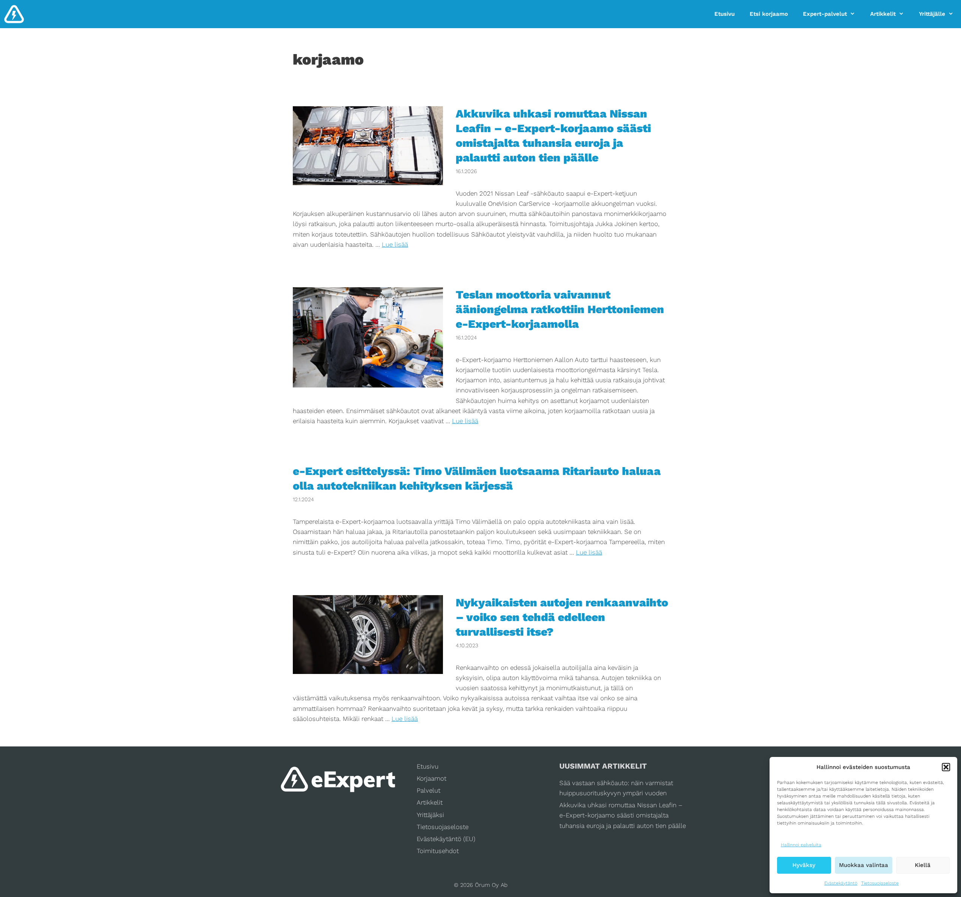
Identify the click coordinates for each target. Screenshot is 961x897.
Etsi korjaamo (769, 14)
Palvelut (428, 790)
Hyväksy (803, 865)
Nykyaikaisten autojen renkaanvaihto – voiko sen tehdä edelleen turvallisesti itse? (562, 617)
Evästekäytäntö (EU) (446, 839)
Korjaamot (431, 778)
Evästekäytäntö (840, 883)
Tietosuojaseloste (880, 883)
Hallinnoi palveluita (801, 844)
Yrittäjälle (932, 14)
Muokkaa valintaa (863, 865)
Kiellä (923, 865)
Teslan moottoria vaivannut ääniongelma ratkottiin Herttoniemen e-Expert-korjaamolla (560, 309)
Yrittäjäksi (430, 815)
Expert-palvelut (825, 14)
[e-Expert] (14, 14)
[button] (946, 767)
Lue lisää (395, 244)
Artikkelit (883, 14)
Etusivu (724, 14)
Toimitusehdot (438, 851)
